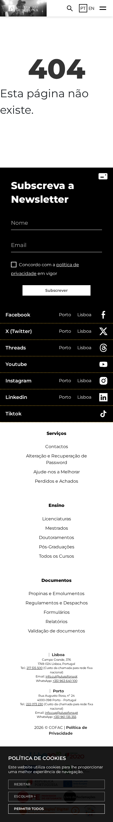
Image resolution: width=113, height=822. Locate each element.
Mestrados (56, 528)
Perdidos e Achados (56, 481)
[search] (69, 8)
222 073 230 (34, 704)
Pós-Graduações (56, 546)
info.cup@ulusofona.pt (61, 713)
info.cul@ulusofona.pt (61, 676)
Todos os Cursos (56, 556)
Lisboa (84, 314)
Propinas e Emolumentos (56, 593)
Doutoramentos (56, 537)
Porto (65, 314)
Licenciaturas (56, 518)
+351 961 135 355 (64, 717)
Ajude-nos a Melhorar (56, 471)
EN (91, 8)
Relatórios (56, 621)
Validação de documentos (56, 631)
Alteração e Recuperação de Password (56, 459)
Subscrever (56, 290)
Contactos (56, 446)
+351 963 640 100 (65, 681)
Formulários (57, 612)
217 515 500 (35, 668)
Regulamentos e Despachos (57, 603)
